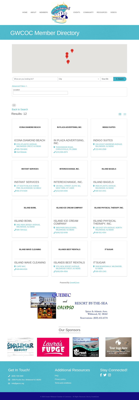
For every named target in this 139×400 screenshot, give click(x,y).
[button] (68, 62)
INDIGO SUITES (103, 140)
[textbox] (14, 92)
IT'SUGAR (99, 262)
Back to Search (20, 109)
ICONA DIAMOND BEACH (29, 140)
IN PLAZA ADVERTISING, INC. (69, 142)
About (33, 12)
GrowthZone (74, 283)
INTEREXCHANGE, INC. (68, 182)
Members (44, 12)
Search (121, 79)
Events (77, 12)
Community (88, 12)
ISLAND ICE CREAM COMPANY (66, 222)
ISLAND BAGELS (103, 182)
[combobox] (79, 79)
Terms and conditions (63, 383)
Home (24, 12)
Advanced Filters (18, 86)
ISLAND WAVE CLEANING (30, 262)
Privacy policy (60, 379)
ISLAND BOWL (23, 220)
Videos (113, 12)
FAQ (56, 376)
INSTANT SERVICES (26, 182)
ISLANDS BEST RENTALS (69, 262)
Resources (102, 12)
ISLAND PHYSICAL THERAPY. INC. (104, 222)
